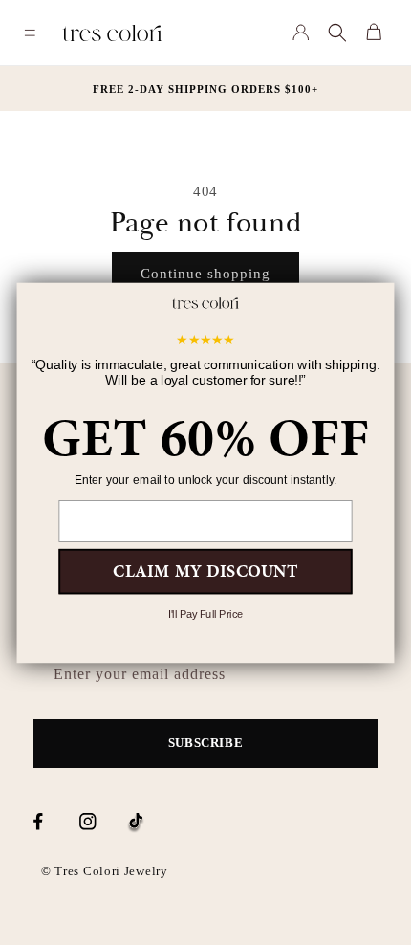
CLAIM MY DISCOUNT (205, 570)
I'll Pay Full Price (205, 614)
